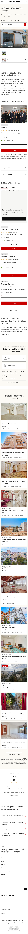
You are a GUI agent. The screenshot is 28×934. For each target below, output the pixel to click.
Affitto (10, 20)
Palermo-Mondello (8, 257)
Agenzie (17, 20)
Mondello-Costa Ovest (9, 229)
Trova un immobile (5, 902)
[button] (14, 167)
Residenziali (4, 187)
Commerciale (13, 187)
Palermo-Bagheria (7, 284)
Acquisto (3, 20)
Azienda (3, 913)
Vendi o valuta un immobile (7, 905)
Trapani (4, 127)
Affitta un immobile (5, 909)
